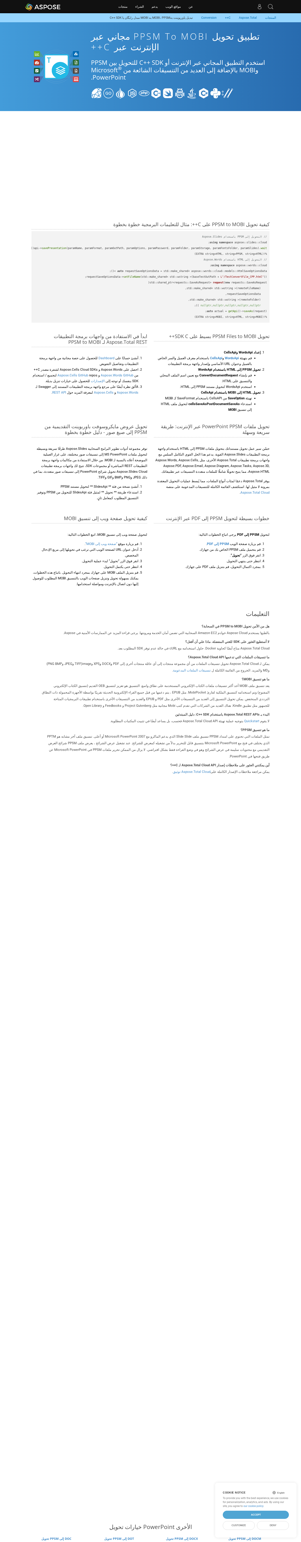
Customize (239, 1525)
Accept (256, 1514)
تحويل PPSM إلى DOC (56, 1538)
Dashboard (106, 358)
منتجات (123, 6)
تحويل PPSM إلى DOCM (244, 1538)
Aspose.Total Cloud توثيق (191, 772)
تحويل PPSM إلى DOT (119, 1538)
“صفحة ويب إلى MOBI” (101, 544)
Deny (273, 1525)
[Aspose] (43, 6)
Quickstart (251, 721)
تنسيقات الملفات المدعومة (192, 670)
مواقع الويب (173, 6)
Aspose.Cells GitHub (73, 375)
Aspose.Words (127, 392)
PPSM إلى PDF (218, 544)
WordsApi (232, 358)
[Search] (270, 6)
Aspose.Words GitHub (116, 375)
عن (191, 6)
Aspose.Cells (103, 392)
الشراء (139, 6)
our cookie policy (253, 1506)
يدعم (155, 6)
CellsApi (216, 358)
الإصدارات (97, 381)
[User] (259, 6)
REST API (59, 392)
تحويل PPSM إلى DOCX (182, 1538)
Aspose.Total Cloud (254, 493)
